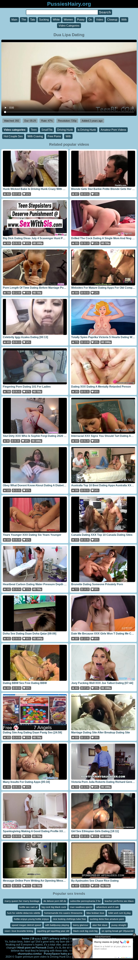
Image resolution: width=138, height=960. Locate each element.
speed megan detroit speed (26, 925)
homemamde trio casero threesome (63, 913)
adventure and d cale (107, 907)
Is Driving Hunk (87, 129)
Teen (34, 129)
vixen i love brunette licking (19, 931)
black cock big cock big (85, 931)
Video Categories (69, 25)
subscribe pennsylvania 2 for (85, 901)
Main (14, 19)
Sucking (44, 19)
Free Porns (54, 136)
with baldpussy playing (57, 925)
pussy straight (118, 925)
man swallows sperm (81, 907)
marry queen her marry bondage (22, 901)
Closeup (112, 19)
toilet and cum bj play (119, 913)
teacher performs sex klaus (119, 901)
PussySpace (52, 953)
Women (68, 19)
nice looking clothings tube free (69, 919)
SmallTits (47, 129)
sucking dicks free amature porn (107, 919)
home (25, 938)
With (124, 19)
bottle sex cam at (28, 907)
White (56, 19)
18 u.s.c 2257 (39, 938)
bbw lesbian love (95, 913)
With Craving (35, 136)
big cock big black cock (54, 907)
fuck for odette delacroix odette (23, 913)
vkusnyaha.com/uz (30, 953)
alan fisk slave (99, 925)
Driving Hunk (65, 129)
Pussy (80, 19)
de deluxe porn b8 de (54, 901)
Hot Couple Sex (13, 136)
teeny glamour (80, 925)
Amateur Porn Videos (113, 129)
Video (99, 19)
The (23, 19)
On (90, 19)
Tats (32, 19)
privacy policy (59, 938)
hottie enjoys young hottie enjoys (31, 919)
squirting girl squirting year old (53, 931)
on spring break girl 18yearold (117, 931)
